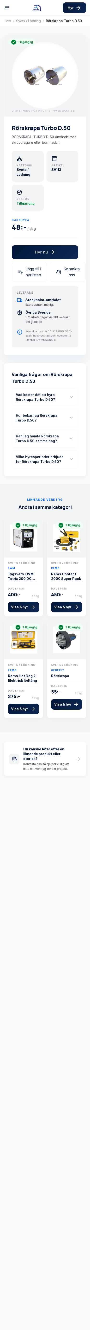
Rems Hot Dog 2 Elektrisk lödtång (22, 678)
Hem (7, 21)
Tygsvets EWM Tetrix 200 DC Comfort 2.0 (21, 576)
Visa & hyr (23, 607)
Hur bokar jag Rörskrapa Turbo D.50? (45, 417)
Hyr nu (45, 252)
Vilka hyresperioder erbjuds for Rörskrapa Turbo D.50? (45, 459)
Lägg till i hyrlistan (29, 271)
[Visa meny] (7, 7)
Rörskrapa (60, 676)
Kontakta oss (68, 271)
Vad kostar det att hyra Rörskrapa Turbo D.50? (45, 397)
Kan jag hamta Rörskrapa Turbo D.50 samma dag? (45, 438)
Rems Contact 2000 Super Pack (66, 576)
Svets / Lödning (28, 21)
